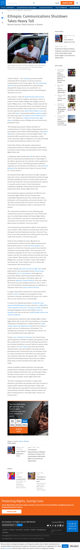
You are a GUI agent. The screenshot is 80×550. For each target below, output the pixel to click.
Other (24, 425)
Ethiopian (26, 78)
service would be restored (30, 287)
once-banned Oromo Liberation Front (34, 115)
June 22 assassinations (24, 273)
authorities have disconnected (34, 97)
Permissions (27, 529)
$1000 (18, 425)
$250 (25, 421)
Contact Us (5, 529)
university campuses (34, 246)
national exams (39, 271)
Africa (21, 441)
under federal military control (34, 111)
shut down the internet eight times (30, 269)
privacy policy (7, 548)
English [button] (57, 3)
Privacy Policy (19, 529)
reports (18, 113)
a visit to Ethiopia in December (22, 337)
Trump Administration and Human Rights (26, 7)
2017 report (23, 347)
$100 (19, 421)
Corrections (11, 529)
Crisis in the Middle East (61, 7)
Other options (74, 546)
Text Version (5, 532)
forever (16, 294)
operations (38, 113)
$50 (12, 421)
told (31, 156)
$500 (12, 425)
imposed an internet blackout (25, 280)
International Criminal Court (45, 7)
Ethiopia (26, 441)
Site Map (33, 529)
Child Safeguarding (40, 529)
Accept (65, 546)
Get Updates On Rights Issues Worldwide (18, 521)
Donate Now (67, 3)
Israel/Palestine (10, 7)
